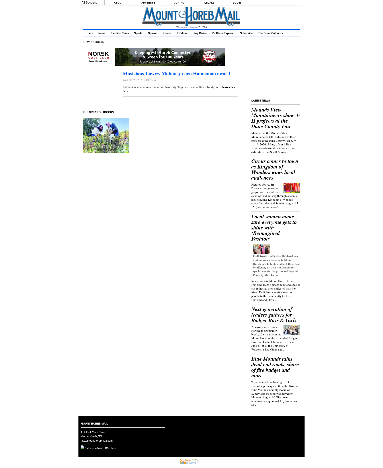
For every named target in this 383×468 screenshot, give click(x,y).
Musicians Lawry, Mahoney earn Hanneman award (176, 73)
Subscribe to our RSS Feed (100, 448)
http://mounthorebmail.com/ (97, 440)
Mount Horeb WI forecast (276, 88)
